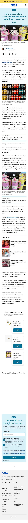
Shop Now (17, 330)
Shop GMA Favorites (12, 312)
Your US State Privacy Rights (19, 486)
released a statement (12, 217)
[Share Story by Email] (12, 54)
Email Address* (6, 431)
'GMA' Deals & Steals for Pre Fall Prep (13, 1)
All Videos (4, 509)
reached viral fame (7, 62)
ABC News (4, 504)
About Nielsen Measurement (17, 492)
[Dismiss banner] (26, 1)
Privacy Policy (6, 453)
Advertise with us (5, 499)
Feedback (16, 498)
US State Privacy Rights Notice (18, 453)
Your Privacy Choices (6, 493)
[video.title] (14, 33)
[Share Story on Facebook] (3, 54)
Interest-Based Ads (18, 489)
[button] (2, 5)
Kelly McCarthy (9, 48)
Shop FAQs (4, 501)
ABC (3, 506)
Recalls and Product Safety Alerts (18, 505)
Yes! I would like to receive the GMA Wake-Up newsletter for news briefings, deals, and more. (14, 446)
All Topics (4, 511)
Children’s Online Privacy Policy (6, 496)
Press (15, 495)
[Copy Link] (16, 54)
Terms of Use (4, 488)
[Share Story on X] (6, 54)
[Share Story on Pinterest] (9, 54)
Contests (3, 486)
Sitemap (16, 501)
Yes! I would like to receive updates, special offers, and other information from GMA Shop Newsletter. (14, 441)
